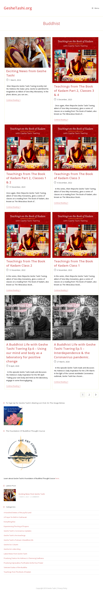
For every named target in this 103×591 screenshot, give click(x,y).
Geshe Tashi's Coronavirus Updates (17, 531)
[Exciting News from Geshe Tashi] (10, 495)
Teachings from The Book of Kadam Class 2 (25, 263)
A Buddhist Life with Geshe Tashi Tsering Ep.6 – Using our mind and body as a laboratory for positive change (27, 352)
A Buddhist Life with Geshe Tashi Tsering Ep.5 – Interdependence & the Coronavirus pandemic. (75, 350)
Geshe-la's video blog (12, 549)
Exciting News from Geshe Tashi (32, 494)
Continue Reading (13, 100)
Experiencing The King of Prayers (16, 526)
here (57, 478)
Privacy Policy (62, 588)
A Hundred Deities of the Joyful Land (17, 512)
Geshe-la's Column (11, 544)
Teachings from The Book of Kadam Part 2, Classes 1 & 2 (26, 178)
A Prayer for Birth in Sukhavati (15, 517)
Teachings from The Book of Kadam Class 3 (73, 176)
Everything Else (9, 522)
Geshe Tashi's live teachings (14, 535)
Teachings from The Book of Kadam (17, 572)
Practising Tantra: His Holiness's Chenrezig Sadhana (24, 558)
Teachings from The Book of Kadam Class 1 (73, 263)
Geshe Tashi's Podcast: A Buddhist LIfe (18, 540)
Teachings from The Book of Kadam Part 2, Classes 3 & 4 (74, 90)
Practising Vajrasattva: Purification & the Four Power (23, 563)
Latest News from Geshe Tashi (15, 554)
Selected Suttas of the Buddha (15, 567)
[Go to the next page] (95, 394)
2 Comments (34, 497)
